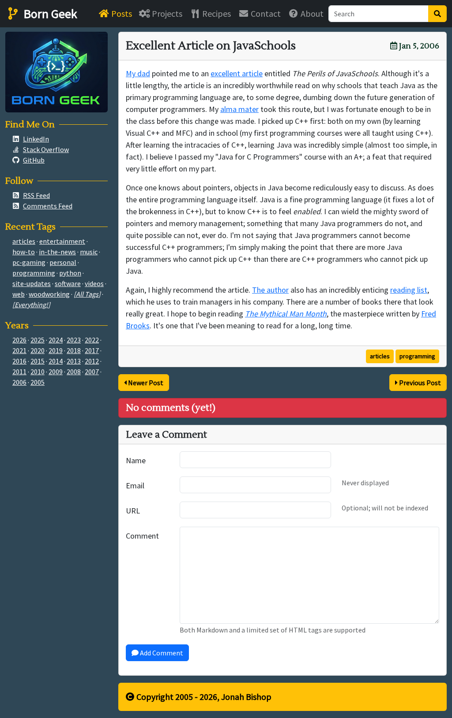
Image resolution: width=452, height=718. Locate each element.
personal (62, 262)
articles (380, 356)
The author (270, 290)
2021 (19, 350)
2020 (37, 350)
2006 (19, 382)
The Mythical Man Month (286, 314)
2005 (37, 382)
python (70, 272)
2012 (92, 361)
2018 (74, 350)
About (311, 13)
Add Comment (161, 652)
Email (135, 485)
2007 (92, 371)
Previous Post (419, 382)
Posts (120, 13)
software (68, 283)
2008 (74, 371)
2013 (74, 361)
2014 (56, 361)
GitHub (34, 160)
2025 (37, 339)
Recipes (215, 13)
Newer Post (145, 382)
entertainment (62, 241)
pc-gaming (28, 262)
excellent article (237, 73)
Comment (142, 536)
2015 (37, 361)
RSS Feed (36, 195)
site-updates (31, 283)
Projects (166, 13)
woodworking (49, 294)
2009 (56, 371)
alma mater (239, 109)
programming (417, 356)
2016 (19, 361)
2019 (56, 350)
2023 (74, 339)
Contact (265, 13)
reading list (408, 290)
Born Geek (49, 14)
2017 (92, 350)
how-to (23, 251)
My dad (138, 73)
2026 (19, 339)
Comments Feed (47, 205)
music (89, 251)
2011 (19, 371)
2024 (56, 339)
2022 (92, 339)
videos (94, 283)
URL (133, 511)
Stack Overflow (46, 149)
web (18, 294)
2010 (37, 371)
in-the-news (57, 251)
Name (136, 460)
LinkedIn (36, 138)
